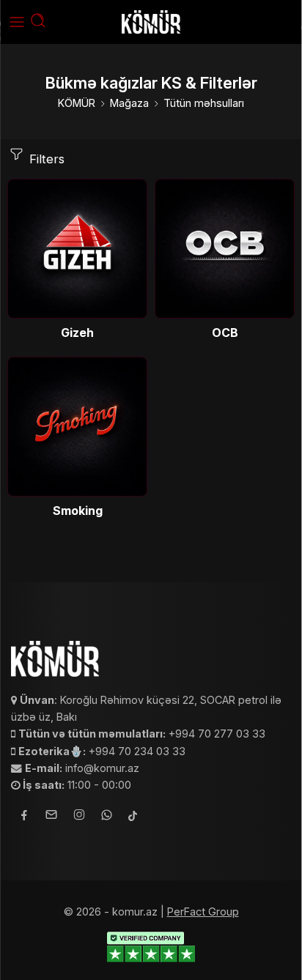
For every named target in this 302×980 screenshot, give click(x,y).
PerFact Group (203, 911)
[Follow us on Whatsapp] (106, 817)
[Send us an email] (51, 816)
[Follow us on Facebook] (24, 817)
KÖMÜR (76, 103)
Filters (45, 159)
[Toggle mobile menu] (16, 22)
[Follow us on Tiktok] (133, 817)
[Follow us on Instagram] (79, 816)
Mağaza (129, 103)
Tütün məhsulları (203, 103)
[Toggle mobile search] (38, 21)
